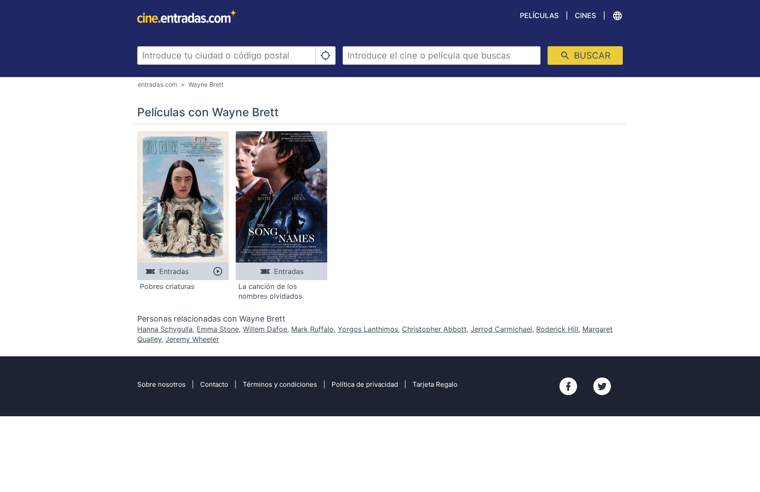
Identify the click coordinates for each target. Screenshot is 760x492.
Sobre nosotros (161, 384)
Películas (539, 15)
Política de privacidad (365, 384)
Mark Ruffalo (312, 329)
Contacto (214, 384)
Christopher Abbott (434, 329)
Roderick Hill (557, 329)
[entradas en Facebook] (568, 386)
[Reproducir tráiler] (217, 271)
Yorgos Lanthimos (368, 329)
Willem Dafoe (265, 329)
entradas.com (157, 84)
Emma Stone (218, 329)
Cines (585, 15)
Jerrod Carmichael (501, 329)
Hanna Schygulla (165, 329)
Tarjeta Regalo (435, 384)
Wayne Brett (205, 84)
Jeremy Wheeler (192, 339)
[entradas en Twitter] (602, 386)
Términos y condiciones (280, 384)
